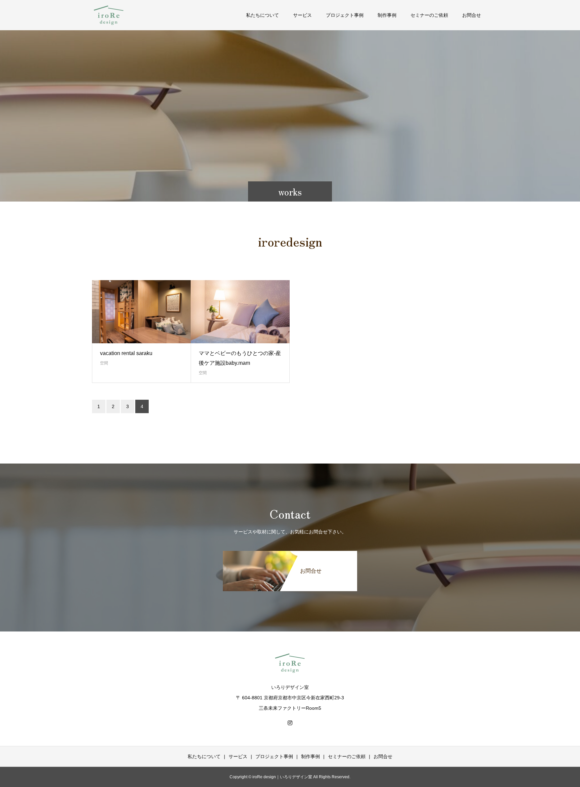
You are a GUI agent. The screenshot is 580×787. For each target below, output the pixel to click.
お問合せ (471, 15)
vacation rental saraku (126, 353)
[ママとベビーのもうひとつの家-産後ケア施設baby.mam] (240, 311)
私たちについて (262, 15)
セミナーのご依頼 (429, 15)
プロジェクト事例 (345, 15)
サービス (302, 15)
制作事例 (387, 15)
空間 (104, 363)
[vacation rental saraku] (141, 311)
